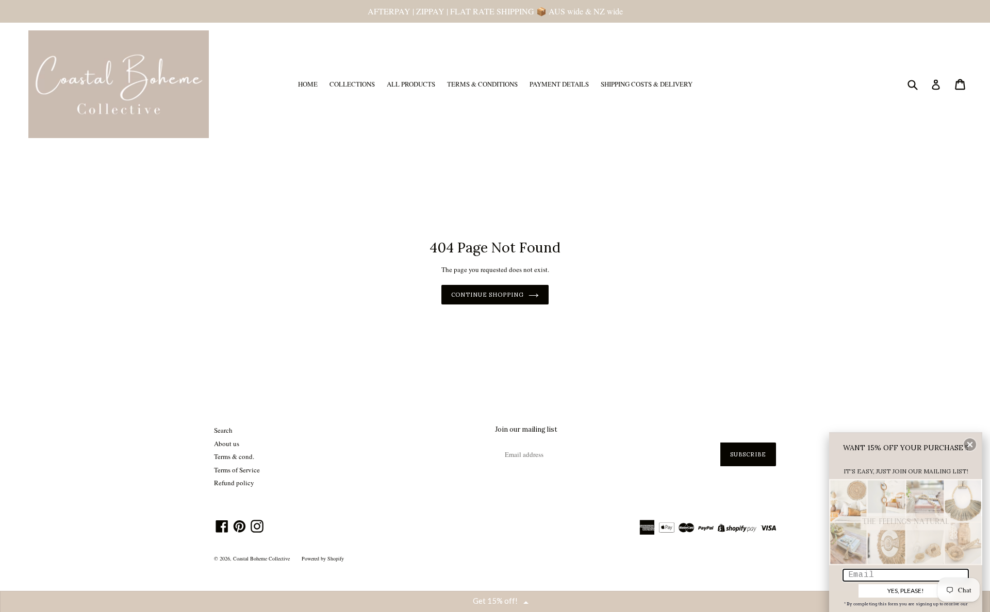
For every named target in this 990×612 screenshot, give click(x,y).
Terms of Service (237, 469)
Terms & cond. (234, 456)
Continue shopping (487, 294)
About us (226, 443)
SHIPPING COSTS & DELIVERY (646, 84)
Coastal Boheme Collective (261, 558)
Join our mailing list (526, 430)
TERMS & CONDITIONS (482, 84)
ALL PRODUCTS (411, 84)
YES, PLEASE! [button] (905, 590)
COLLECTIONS (352, 84)
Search (223, 430)
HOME (308, 84)
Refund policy (234, 482)
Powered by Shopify (323, 558)
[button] (970, 444)
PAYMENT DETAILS (559, 84)
